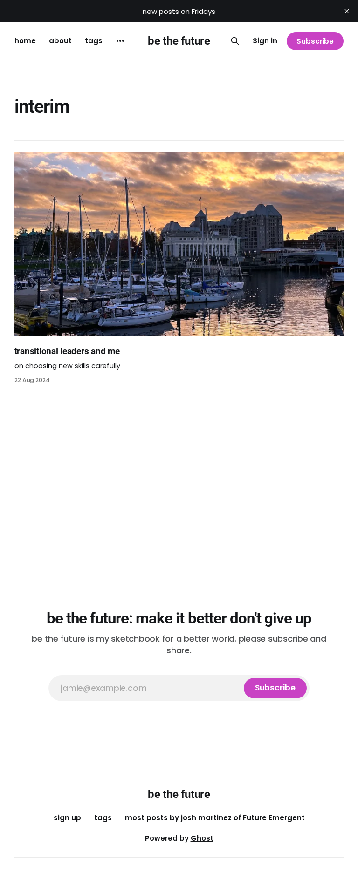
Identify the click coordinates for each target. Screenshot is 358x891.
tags (94, 41)
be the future (179, 41)
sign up (67, 818)
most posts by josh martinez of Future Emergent (215, 818)
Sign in (265, 41)
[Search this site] (234, 40)
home (25, 41)
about (60, 41)
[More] (120, 40)
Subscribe (315, 41)
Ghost (202, 838)
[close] (346, 11)
